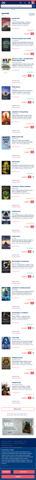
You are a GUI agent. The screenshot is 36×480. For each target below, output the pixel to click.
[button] (6, 472)
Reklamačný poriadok (7, 445)
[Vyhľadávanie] (33, 6)
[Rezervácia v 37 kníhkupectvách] (33, 177)
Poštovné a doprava (7, 441)
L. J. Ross (14, 20)
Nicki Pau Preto (16, 263)
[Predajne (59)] (21, 3)
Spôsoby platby (18, 441)
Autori (32, 14)
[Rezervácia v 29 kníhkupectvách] (33, 75)
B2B (25, 441)
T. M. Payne (14, 163)
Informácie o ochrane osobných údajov (12, 447)
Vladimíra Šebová (16, 339)
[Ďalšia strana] (28, 414)
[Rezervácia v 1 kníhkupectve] (33, 398)
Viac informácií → (5, 465)
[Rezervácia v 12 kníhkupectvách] (33, 276)
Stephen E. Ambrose (17, 62)
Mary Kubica (15, 213)
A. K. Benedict (15, 40)
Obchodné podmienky (19, 443)
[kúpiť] (32, 33)
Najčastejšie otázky (6, 443)
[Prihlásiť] (25, 3)
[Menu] (29, 3)
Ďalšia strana (17, 409)
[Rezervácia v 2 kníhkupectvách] (33, 353)
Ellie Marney (15, 138)
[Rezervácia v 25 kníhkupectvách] (33, 102)
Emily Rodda (15, 113)
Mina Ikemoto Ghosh (17, 384)
